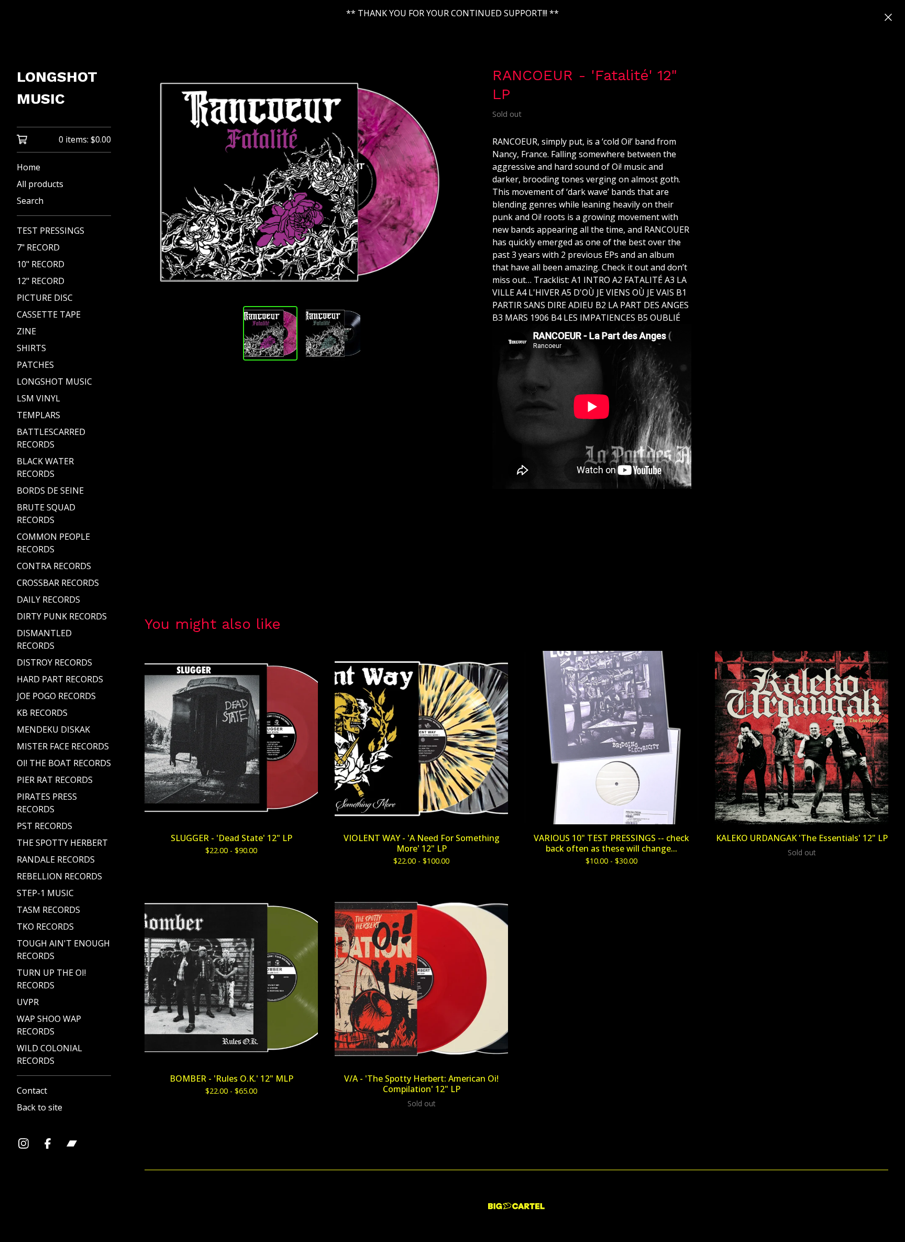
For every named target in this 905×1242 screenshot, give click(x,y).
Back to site (39, 1107)
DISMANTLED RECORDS (44, 639)
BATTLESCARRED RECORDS (51, 438)
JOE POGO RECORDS (56, 696)
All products (40, 184)
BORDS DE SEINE (50, 490)
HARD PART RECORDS (60, 679)
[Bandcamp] (72, 1143)
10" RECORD (40, 264)
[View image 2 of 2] (333, 333)
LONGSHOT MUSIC (57, 87)
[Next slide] (444, 181)
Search (30, 200)
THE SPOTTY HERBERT (62, 842)
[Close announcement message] (888, 17)
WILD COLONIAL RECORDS (49, 1054)
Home (28, 167)
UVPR (28, 1002)
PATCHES (35, 365)
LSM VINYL (38, 398)
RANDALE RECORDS (56, 859)
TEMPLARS (38, 415)
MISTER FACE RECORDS (63, 746)
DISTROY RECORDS (54, 662)
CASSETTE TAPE (49, 314)
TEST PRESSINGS (50, 230)
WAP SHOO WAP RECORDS (49, 1025)
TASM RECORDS (48, 910)
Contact (32, 1090)
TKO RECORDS (45, 926)
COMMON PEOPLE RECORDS (53, 543)
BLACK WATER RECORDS (45, 467)
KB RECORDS (42, 712)
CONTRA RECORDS (54, 566)
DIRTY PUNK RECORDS (62, 616)
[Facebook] (47, 1143)
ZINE (26, 331)
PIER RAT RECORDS (55, 780)
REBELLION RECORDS (59, 876)
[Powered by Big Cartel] (516, 1206)
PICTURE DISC (45, 297)
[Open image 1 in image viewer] (302, 182)
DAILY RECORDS (48, 599)
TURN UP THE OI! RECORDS (51, 979)
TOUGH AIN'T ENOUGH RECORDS (63, 950)
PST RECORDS (44, 826)
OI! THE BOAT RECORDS (64, 763)
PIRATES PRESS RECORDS (47, 803)
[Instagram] (23, 1143)
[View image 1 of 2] (270, 333)
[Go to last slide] (159, 181)
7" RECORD (38, 247)
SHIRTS (31, 348)
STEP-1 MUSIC (45, 893)
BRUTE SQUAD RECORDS (46, 514)
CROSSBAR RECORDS (58, 583)
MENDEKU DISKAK (53, 729)
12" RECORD (40, 281)
